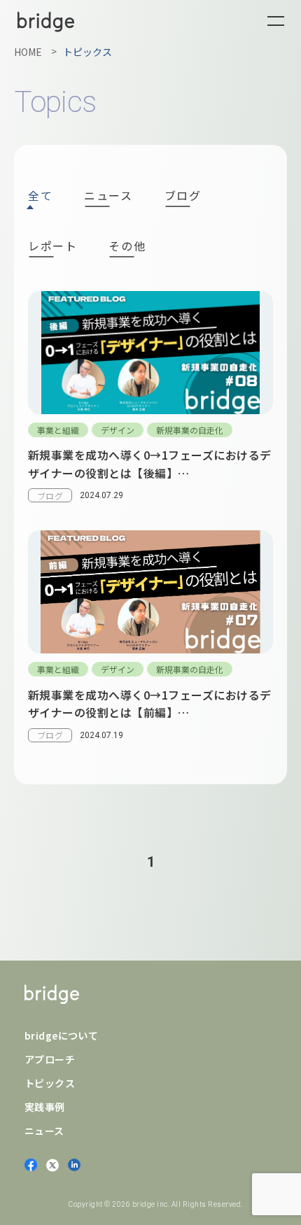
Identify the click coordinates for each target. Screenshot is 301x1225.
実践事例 (44, 1107)
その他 (127, 247)
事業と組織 (58, 430)
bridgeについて (61, 1035)
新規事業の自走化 (189, 430)
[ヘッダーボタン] (275, 21)
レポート (52, 247)
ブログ (183, 197)
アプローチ (49, 1059)
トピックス (49, 1083)
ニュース (108, 197)
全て (40, 195)
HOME (28, 52)
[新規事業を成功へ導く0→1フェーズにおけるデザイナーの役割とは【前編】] (150, 643)
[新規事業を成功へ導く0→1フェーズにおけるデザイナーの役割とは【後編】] (150, 403)
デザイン (117, 430)
